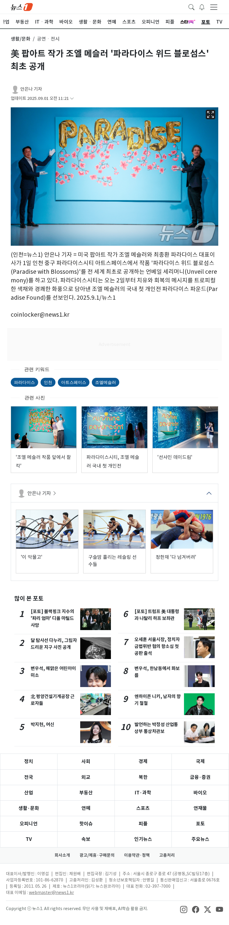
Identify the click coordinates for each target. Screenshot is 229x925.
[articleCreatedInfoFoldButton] (72, 98)
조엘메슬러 (105, 382)
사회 (85, 761)
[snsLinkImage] (183, 909)
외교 (85, 777)
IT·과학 (143, 793)
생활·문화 (28, 808)
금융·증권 (200, 777)
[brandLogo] (22, 6)
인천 (48, 382)
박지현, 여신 (42, 724)
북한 (143, 777)
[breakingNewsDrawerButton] (202, 6)
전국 (28, 777)
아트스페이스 (73, 382)
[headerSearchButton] (191, 6)
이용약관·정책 (137, 855)
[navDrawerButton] (213, 7)
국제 (200, 761)
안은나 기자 (31, 89)
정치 (28, 761)
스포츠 (143, 808)
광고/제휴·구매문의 (97, 855)
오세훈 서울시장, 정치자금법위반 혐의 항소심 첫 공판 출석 (157, 646)
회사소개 (62, 855)
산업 (28, 793)
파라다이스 (24, 382)
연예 (85, 808)
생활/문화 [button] (20, 39)
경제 (143, 761)
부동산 (86, 793)
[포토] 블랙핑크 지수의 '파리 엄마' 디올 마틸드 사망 (52, 618)
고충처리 (167, 855)
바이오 (200, 793)
